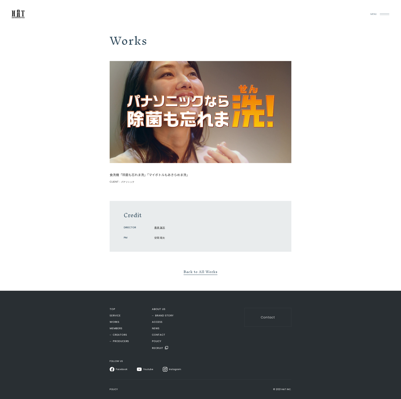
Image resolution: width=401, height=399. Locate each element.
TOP (112, 309)
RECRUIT (157, 347)
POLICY (156, 341)
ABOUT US (158, 309)
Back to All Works (200, 272)
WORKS (114, 322)
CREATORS (120, 335)
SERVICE (115, 315)
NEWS (155, 328)
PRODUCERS (121, 341)
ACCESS (157, 322)
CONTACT (158, 335)
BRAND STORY (164, 315)
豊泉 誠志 (159, 227)
